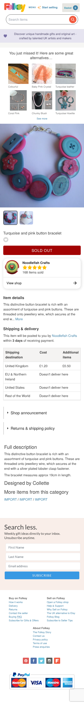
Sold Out (42, 250)
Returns (13, 609)
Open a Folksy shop (58, 602)
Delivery (13, 605)
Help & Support (55, 605)
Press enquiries (41, 647)
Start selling (49, 7)
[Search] (72, 19)
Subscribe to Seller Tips (60, 620)
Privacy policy (40, 639)
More (19, 319)
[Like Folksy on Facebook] (34, 661)
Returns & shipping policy (33, 428)
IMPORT (10, 499)
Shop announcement (29, 412)
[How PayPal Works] (41, 691)
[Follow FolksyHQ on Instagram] (49, 661)
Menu (32, 7)
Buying (15, 616)
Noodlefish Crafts (36, 262)
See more (42, 118)
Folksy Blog (53, 616)
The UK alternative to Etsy (61, 613)
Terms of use (40, 643)
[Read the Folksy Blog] (57, 661)
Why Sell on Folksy (57, 609)
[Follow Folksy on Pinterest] (26, 661)
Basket (70, 8)
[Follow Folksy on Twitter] (41, 661)
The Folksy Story (42, 632)
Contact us (38, 636)
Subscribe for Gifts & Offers (24, 620)
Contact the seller (18, 613)
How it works (16, 602)
